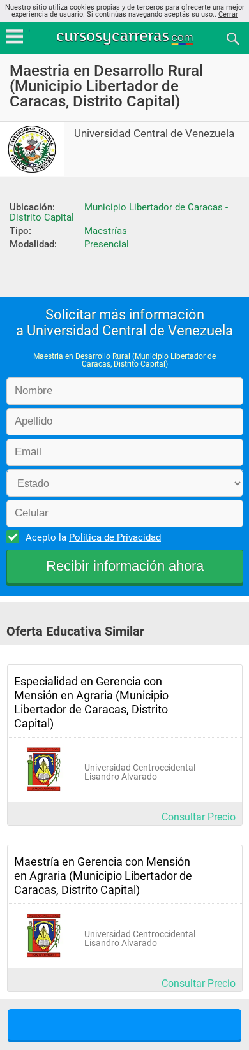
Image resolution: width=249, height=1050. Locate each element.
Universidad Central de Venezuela (154, 133)
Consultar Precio (199, 817)
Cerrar (228, 14)
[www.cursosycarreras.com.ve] (126, 38)
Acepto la (93, 537)
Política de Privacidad (115, 537)
